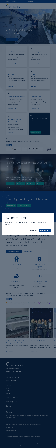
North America (44, 230)
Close (48, 217)
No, (33, 230)
